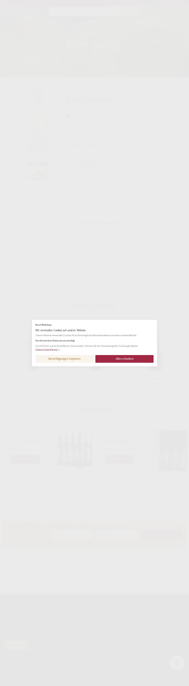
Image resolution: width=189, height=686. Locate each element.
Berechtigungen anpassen (64, 359)
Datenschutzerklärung (46, 350)
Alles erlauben (124, 359)
